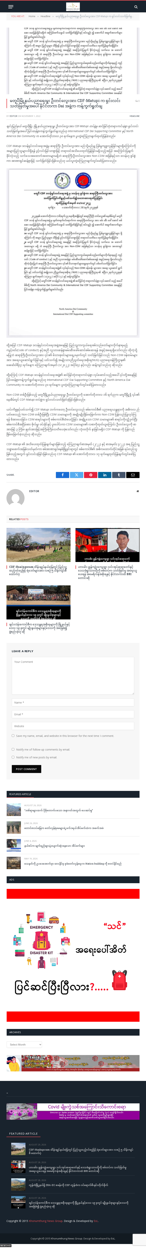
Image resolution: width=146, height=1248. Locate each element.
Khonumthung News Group (46, 1221)
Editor (13, 116)
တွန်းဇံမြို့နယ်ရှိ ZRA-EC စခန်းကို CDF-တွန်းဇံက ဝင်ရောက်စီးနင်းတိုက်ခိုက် (68, 1185)
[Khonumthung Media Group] (73, 7)
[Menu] (10, 6)
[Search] (136, 6)
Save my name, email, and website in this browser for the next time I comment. (65, 736)
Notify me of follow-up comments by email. (43, 749)
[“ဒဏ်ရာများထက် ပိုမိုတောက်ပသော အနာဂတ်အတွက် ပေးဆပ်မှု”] (14, 809)
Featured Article (20, 794)
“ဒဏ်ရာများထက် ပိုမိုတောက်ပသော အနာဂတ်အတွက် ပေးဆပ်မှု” (58, 810)
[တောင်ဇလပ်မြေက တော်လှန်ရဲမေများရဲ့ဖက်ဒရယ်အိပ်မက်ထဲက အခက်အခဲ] (14, 827)
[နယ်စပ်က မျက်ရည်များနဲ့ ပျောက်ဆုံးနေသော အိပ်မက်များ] (14, 845)
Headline (135, 116)
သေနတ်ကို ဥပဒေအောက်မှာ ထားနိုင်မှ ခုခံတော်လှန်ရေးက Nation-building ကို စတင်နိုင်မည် (72, 863)
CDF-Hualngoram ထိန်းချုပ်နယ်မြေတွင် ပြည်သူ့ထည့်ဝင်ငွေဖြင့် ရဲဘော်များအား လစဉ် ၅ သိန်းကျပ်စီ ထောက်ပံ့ (38, 570)
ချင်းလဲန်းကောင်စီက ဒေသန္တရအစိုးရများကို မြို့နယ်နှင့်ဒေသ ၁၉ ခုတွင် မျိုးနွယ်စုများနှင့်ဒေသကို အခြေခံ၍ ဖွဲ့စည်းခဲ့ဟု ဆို (39, 627)
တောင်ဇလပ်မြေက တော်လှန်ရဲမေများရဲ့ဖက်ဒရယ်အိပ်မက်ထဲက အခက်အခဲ (64, 828)
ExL (96, 1221)
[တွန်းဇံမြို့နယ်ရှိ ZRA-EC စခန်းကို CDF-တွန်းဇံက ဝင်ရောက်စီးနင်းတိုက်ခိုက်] (18, 1184)
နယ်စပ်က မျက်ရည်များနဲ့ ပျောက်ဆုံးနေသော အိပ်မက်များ (54, 845)
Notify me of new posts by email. (36, 757)
